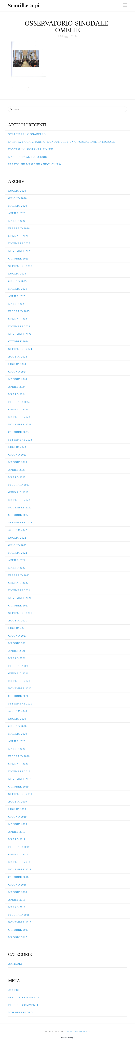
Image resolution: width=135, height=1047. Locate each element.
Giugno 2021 (17, 635)
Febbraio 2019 (19, 847)
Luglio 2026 (17, 190)
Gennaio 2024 (18, 409)
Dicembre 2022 (19, 500)
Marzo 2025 (17, 303)
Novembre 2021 (19, 598)
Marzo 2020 (17, 748)
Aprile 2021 (16, 650)
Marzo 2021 (17, 658)
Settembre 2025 (20, 266)
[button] (125, 5)
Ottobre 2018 (18, 877)
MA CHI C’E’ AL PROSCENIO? (28, 157)
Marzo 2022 (17, 567)
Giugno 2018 (17, 884)
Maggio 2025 (17, 288)
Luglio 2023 (17, 447)
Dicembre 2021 (19, 590)
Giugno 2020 (17, 726)
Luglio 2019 (17, 809)
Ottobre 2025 (18, 258)
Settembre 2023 (20, 439)
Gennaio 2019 (18, 854)
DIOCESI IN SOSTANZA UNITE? (31, 149)
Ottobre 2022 (18, 515)
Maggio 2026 (17, 205)
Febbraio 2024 (19, 402)
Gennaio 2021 (18, 673)
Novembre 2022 (19, 507)
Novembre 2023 (19, 424)
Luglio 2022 (17, 537)
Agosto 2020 (17, 711)
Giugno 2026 (17, 198)
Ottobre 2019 (18, 786)
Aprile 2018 (16, 899)
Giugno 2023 (17, 454)
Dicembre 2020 (19, 681)
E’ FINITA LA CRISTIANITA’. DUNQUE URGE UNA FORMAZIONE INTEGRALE (61, 141)
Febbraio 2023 (19, 484)
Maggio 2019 (17, 824)
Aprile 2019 (16, 831)
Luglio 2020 (17, 718)
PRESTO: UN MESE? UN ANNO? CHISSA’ (35, 164)
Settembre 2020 (20, 703)
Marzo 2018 (17, 907)
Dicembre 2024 (19, 326)
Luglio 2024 (17, 364)
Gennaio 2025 (18, 318)
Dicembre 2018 (19, 862)
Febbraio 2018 (19, 914)
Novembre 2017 (19, 922)
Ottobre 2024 (18, 341)
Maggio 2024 (17, 379)
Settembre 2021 (20, 613)
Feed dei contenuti (23, 997)
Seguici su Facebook (78, 1031)
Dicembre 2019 (19, 771)
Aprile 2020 (16, 741)
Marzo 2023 (17, 477)
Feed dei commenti (23, 1005)
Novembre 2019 (19, 779)
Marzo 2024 (17, 394)
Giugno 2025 (17, 281)
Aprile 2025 (16, 296)
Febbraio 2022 (19, 575)
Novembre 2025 (19, 251)
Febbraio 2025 (19, 311)
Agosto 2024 (17, 356)
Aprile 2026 (16, 213)
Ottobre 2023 (18, 432)
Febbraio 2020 (19, 756)
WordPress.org (20, 1012)
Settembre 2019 (20, 794)
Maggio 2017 (17, 937)
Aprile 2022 (16, 560)
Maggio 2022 (17, 552)
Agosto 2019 (17, 801)
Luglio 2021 (17, 628)
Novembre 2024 (19, 334)
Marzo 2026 (17, 220)
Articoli (15, 963)
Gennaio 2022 (18, 582)
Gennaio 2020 (18, 763)
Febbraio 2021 (19, 665)
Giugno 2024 (17, 371)
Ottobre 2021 (18, 605)
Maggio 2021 (17, 643)
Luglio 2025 (17, 273)
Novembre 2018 (19, 869)
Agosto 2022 (17, 530)
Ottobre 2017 (18, 929)
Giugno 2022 (17, 545)
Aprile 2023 (16, 469)
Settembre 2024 (20, 349)
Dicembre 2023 (19, 417)
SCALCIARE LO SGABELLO (27, 134)
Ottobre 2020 (18, 696)
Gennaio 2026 (18, 236)
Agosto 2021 (17, 620)
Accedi (13, 990)
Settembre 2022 (20, 522)
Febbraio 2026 (19, 228)
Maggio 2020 (17, 733)
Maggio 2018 (17, 892)
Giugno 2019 (17, 816)
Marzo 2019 (17, 839)
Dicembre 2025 (19, 243)
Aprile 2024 (16, 386)
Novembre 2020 (19, 688)
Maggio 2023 (17, 462)
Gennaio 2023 (18, 492)
